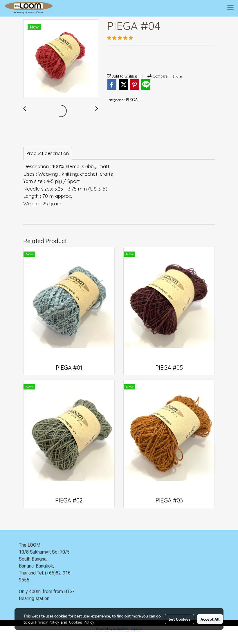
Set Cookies (179, 619)
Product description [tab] (47, 153)
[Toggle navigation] (230, 8)
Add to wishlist (124, 76)
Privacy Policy (47, 621)
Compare (159, 76)
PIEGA (132, 100)
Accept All (210, 619)
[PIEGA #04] (61, 59)
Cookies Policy (81, 621)
